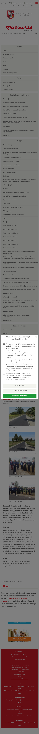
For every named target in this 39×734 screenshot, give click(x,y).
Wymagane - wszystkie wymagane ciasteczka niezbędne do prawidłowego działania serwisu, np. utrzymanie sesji (20, 346)
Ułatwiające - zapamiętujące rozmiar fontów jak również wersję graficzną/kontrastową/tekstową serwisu (20, 362)
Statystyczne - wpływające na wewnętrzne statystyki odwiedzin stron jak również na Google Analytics (19, 369)
